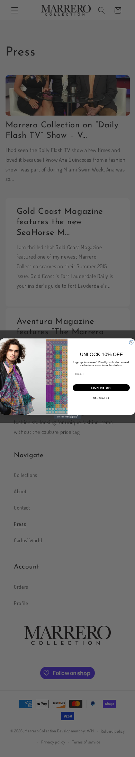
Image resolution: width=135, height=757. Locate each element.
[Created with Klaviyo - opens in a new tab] (67, 417)
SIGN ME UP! (101, 387)
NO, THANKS (101, 398)
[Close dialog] (131, 342)
